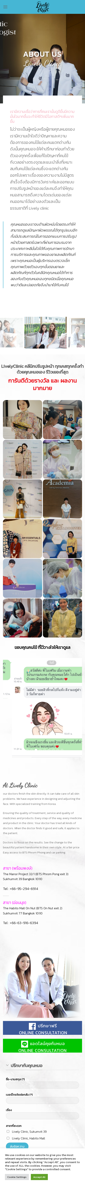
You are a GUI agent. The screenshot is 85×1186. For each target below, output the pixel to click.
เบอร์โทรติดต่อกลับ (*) (19, 1094)
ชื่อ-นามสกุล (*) (15, 1079)
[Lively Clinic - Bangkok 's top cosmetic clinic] (42, 7)
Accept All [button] (39, 1177)
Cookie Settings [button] (16, 1177)
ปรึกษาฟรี (47, 1026)
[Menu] (5, 7)
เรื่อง (9, 1110)
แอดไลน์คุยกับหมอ (47, 1043)
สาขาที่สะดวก (14, 1126)
